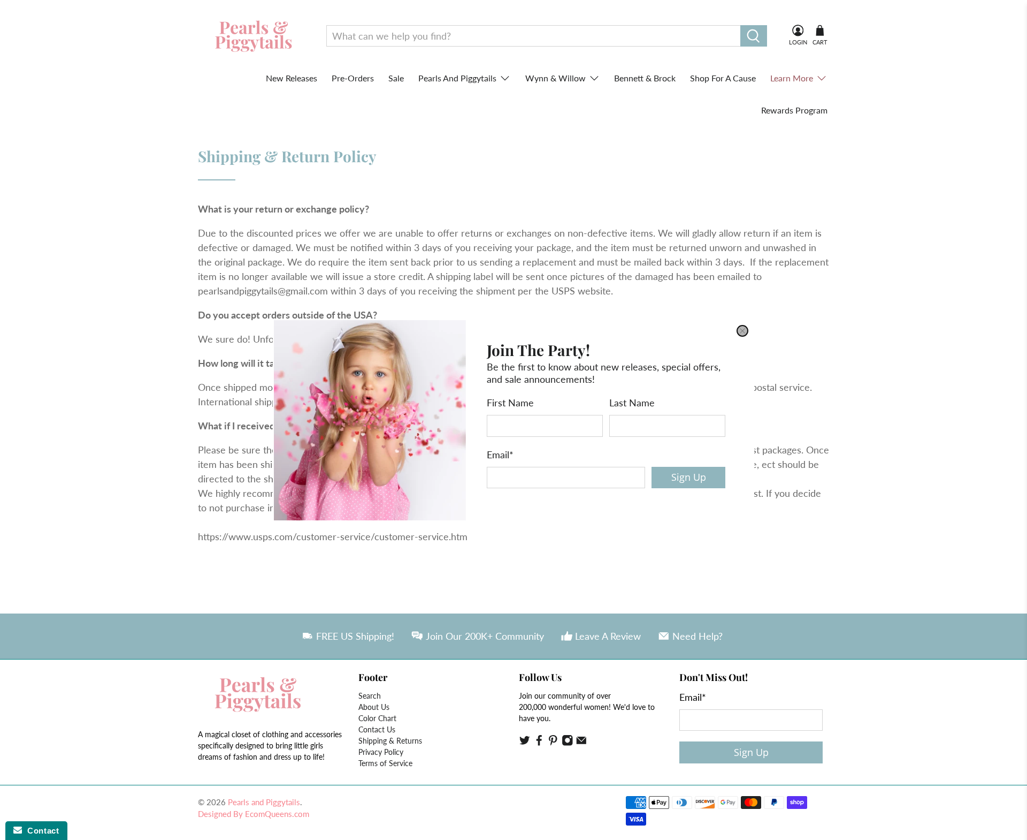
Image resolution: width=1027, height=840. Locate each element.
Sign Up (688, 477)
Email (500, 454)
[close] (742, 331)
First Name (510, 402)
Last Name (632, 402)
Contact (40, 830)
